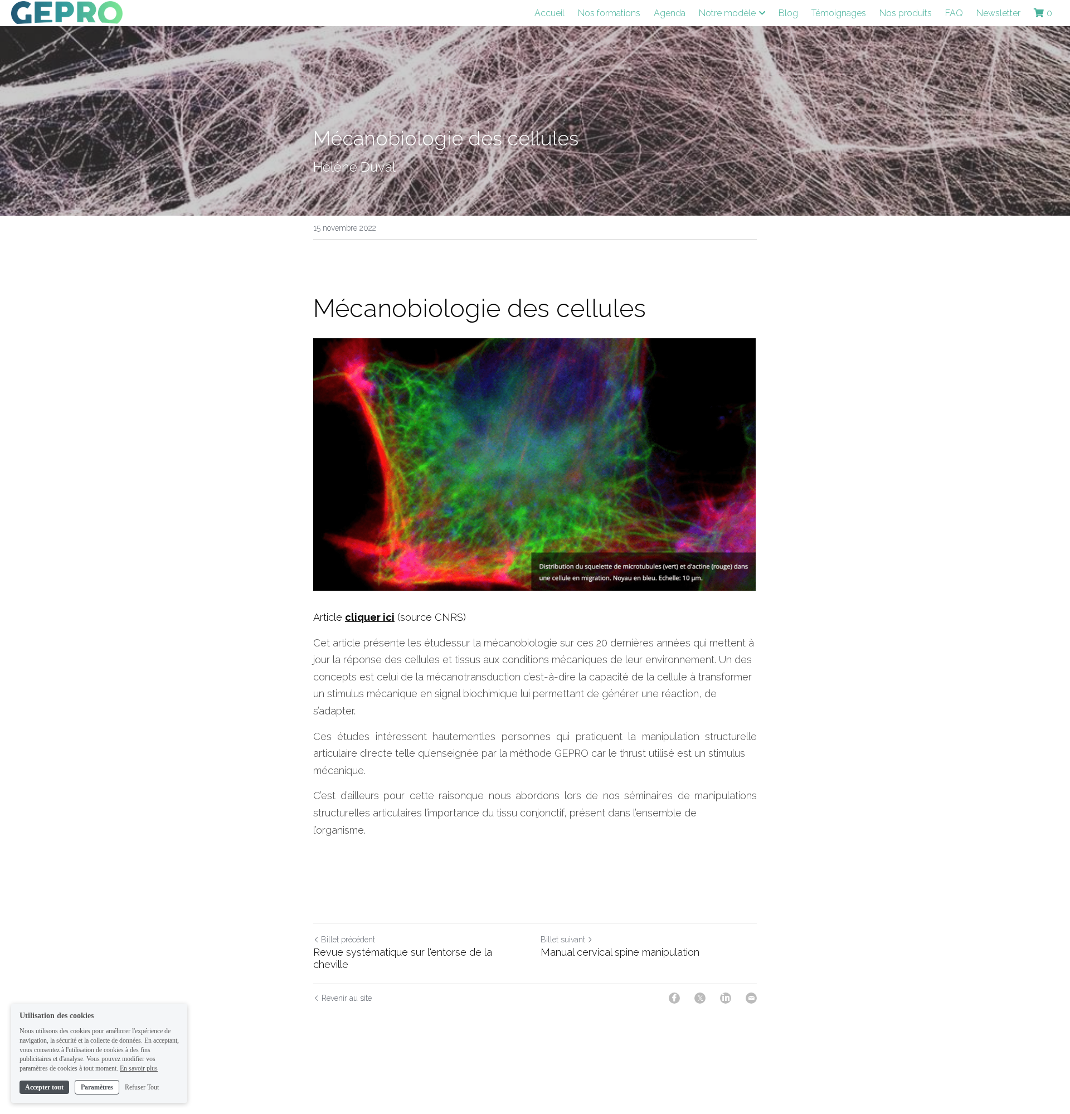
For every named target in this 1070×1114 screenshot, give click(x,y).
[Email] (751, 998)
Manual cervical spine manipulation (620, 952)
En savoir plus (139, 1068)
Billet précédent (348, 939)
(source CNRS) (430, 617)
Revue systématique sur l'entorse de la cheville (402, 958)
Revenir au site (347, 998)
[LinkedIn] (725, 998)
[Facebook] (674, 998)
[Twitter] (700, 998)
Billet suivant (563, 939)
